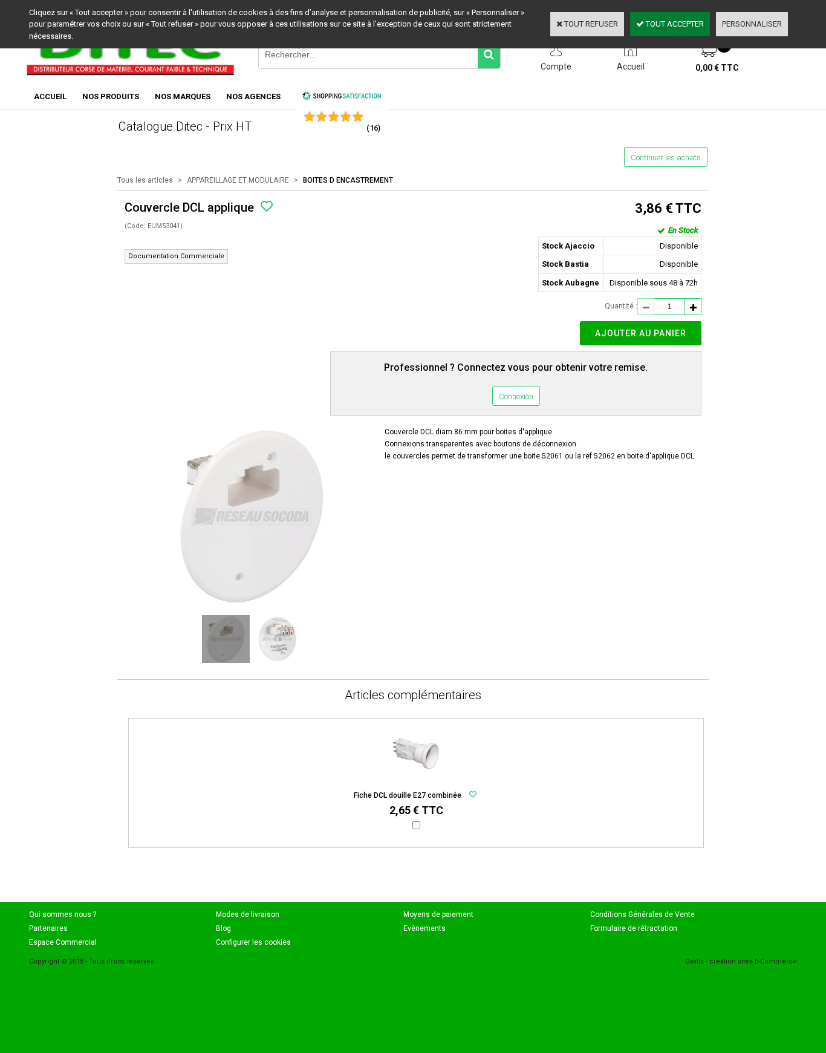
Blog (223, 928)
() (373, 127)
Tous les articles (145, 180)
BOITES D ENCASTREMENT (348, 180)
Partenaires (48, 928)
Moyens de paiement (438, 914)
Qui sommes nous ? (62, 914)
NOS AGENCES (253, 96)
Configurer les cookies (253, 942)
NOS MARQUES (182, 96)
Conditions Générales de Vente (642, 914)
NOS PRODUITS (110, 96)
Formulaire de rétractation (633, 928)
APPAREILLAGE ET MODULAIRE (238, 180)
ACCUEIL (50, 96)
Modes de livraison (247, 914)
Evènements (424, 928)
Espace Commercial (63, 942)
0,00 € (717, 68)
